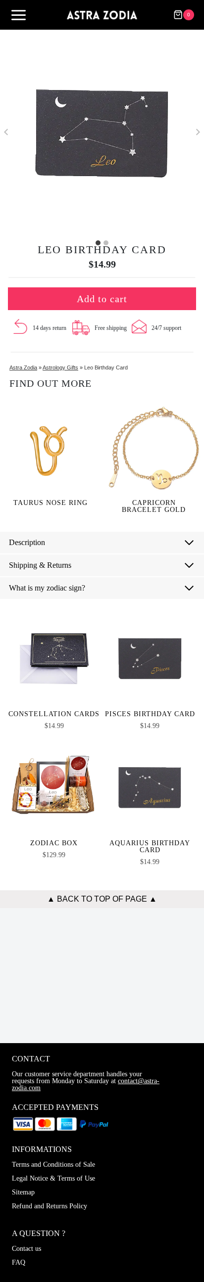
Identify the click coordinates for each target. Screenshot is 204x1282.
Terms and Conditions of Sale (53, 1164)
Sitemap (23, 1192)
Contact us (26, 1248)
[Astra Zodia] (102, 14)
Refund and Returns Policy (49, 1206)
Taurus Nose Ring (50, 503)
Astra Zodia (23, 367)
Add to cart (102, 298)
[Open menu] (18, 15)
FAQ (18, 1262)
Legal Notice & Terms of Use (53, 1178)
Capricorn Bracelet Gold (154, 506)
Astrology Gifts (60, 367)
